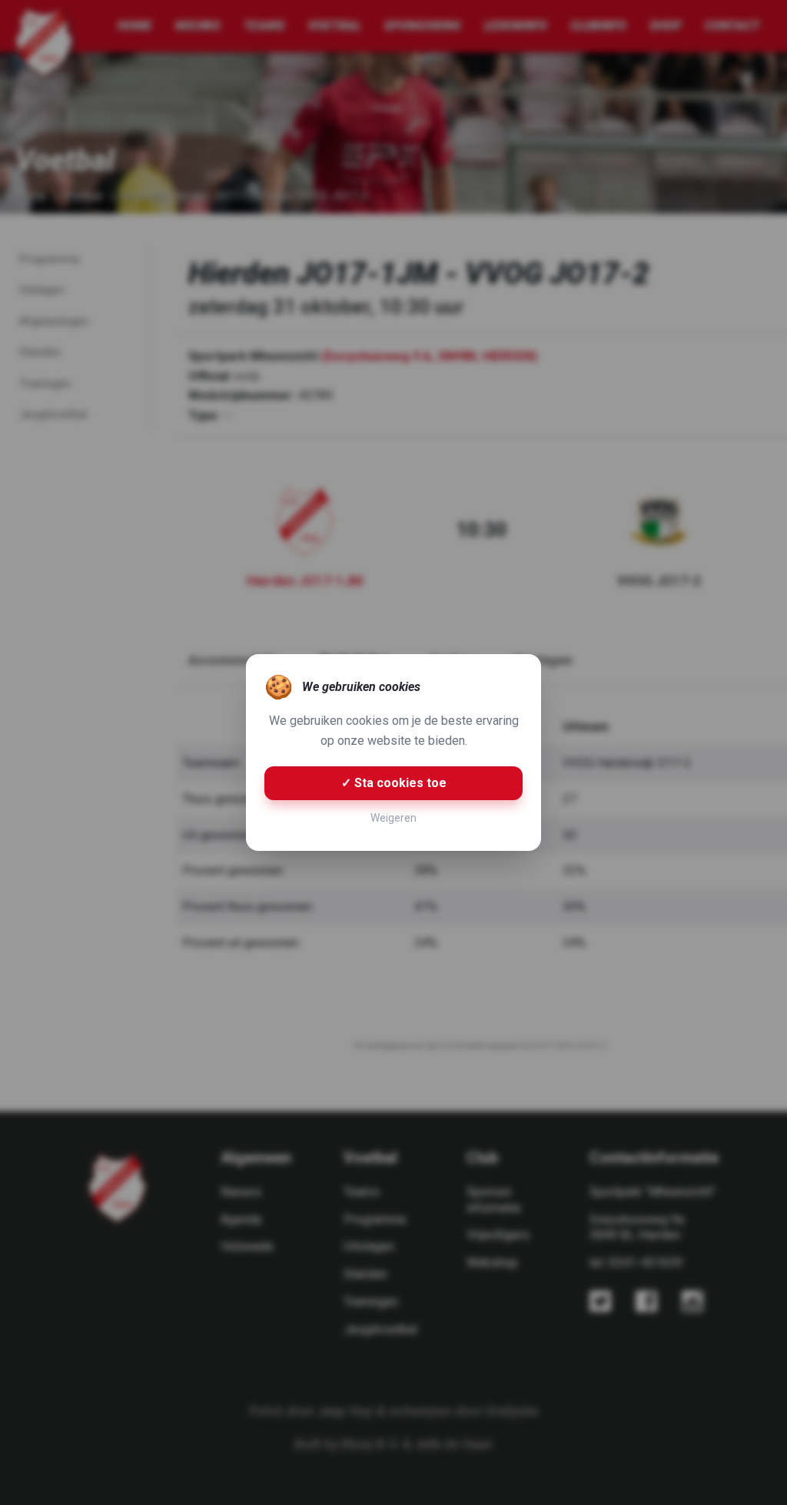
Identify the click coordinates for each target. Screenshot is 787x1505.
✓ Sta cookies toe (394, 783)
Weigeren (393, 818)
